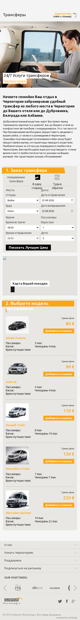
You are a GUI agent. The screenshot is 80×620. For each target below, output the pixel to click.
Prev (5, 588)
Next (75, 588)
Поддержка (12, 560)
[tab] (40, 545)
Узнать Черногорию (18, 552)
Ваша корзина (63, 14)
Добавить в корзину (58, 330)
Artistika (72, 617)
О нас (8, 544)
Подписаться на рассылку (22, 568)
